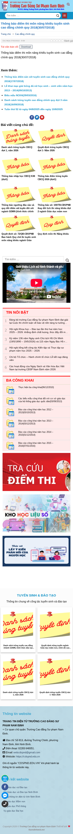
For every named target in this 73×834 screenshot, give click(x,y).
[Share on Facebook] (32, 117)
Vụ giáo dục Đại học (13, 811)
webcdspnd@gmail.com (26, 752)
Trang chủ (6, 34)
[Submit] (57, 15)
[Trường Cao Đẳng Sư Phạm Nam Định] (33, 6)
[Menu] (64, 15)
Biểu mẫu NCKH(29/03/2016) (20, 95)
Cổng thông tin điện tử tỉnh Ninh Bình (22, 796)
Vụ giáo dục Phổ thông (15, 806)
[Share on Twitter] (37, 117)
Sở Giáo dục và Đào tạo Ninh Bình (21, 792)
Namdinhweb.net (37, 830)
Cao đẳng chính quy (25, 34)
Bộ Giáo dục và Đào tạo (15, 787)
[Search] (70, 6)
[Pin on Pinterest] (42, 117)
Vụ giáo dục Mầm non (14, 801)
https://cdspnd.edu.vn (28, 756)
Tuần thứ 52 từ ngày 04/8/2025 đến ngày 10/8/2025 (33, 109)
